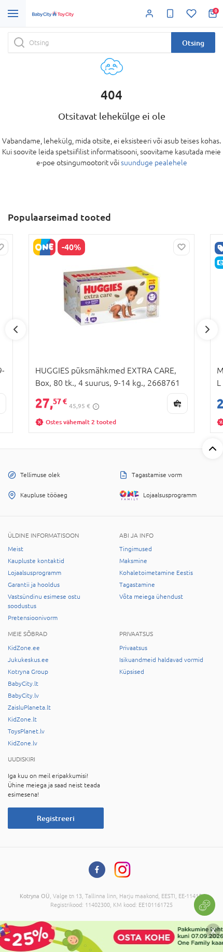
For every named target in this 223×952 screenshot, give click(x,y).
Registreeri (56, 818)
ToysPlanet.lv (26, 731)
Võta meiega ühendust (151, 596)
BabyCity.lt (23, 683)
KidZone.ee (24, 648)
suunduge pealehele (154, 162)
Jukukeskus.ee (28, 659)
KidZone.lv (22, 743)
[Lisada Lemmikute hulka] (181, 247)
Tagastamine (137, 584)
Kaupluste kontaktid (36, 561)
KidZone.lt (22, 719)
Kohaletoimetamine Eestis (156, 572)
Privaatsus (133, 648)
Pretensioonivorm (33, 618)
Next (207, 329)
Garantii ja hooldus (34, 584)
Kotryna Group (28, 671)
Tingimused (135, 549)
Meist (15, 549)
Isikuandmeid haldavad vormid (161, 659)
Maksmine (133, 561)
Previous (15, 329)
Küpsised (131, 671)
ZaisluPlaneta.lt (29, 707)
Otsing (193, 42)
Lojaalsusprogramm (34, 572)
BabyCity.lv (23, 695)
